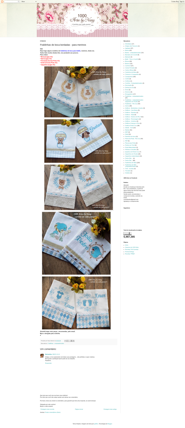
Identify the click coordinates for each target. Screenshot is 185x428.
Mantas (127, 130)
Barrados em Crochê (131, 55)
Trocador (127, 171)
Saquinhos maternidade (132, 156)
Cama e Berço (129, 70)
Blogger (109, 424)
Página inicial (79, 409)
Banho (127, 50)
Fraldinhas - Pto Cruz (131, 104)
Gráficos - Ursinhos (130, 121)
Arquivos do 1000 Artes (132, 247)
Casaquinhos (129, 76)
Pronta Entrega (129, 251)
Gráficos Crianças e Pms (132, 123)
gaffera (96, 424)
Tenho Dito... (128, 160)
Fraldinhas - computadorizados (56, 343)
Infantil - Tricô (129, 127)
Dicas (126, 89)
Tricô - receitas (129, 168)
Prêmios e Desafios (131, 149)
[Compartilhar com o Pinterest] (73, 341)
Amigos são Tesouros (131, 46)
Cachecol (128, 65)
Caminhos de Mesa (131, 72)
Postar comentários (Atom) (52, 412)
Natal (126, 134)
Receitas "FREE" (130, 254)
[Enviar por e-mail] (65, 341)
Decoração (128, 85)
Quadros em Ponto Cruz (132, 152)
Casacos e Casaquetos (132, 74)
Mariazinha (48, 354)
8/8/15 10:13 (56, 354)
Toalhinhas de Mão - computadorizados (131, 165)
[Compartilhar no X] (69, 341)
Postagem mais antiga (110, 409)
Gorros (127, 106)
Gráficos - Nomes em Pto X (133, 117)
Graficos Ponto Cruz (131, 125)
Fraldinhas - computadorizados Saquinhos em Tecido (134, 100)
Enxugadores (129, 94)
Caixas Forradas (130, 68)
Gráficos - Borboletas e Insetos (134, 108)
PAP (126, 141)
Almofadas (128, 44)
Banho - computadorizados (133, 52)
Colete (127, 79)
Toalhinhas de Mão (130, 162)
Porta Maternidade (130, 147)
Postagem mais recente (47, 409)
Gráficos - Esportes (130, 112)
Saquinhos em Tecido (131, 154)
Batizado (127, 57)
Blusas (127, 61)
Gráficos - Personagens (132, 119)
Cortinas (127, 81)
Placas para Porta (130, 143)
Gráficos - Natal (129, 114)
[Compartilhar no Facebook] (71, 341)
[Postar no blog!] (67, 341)
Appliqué (127, 48)
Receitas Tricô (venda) (131, 249)
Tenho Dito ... (129, 158)
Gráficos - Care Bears (131, 110)
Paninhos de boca (130, 136)
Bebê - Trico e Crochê (131, 59)
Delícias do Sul (129, 87)
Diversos (127, 92)
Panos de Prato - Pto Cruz (132, 138)
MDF (126, 132)
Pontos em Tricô (130, 145)
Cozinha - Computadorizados (133, 83)
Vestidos (127, 173)
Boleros (127, 63)
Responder (48, 363)
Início (126, 245)
